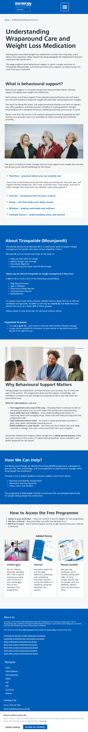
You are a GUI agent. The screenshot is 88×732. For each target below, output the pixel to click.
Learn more (43, 721)
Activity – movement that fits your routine (32, 195)
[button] (65, 7)
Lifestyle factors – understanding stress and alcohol (37, 214)
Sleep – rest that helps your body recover (31, 202)
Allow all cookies (35, 727)
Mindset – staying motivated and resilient (32, 208)
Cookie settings (12, 727)
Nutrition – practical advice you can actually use (35, 176)
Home (7, 20)
